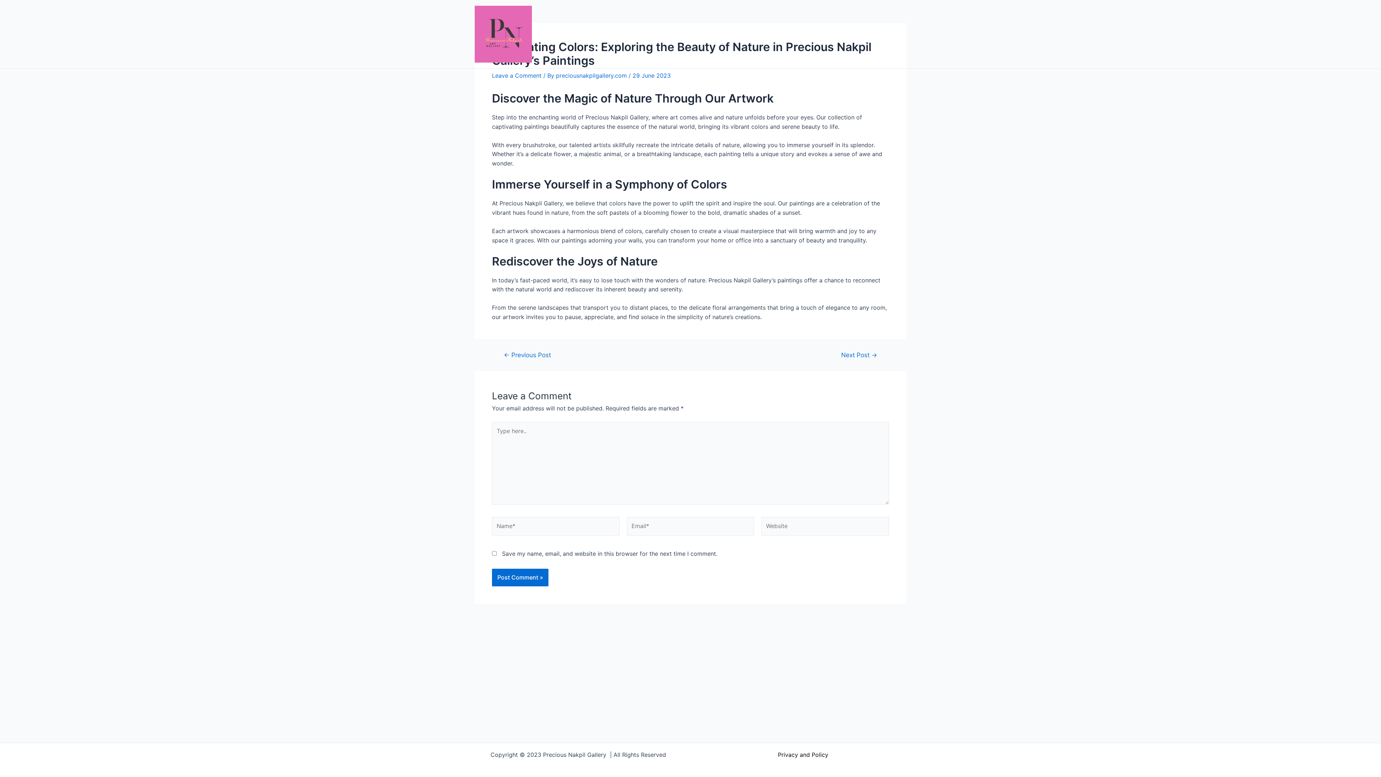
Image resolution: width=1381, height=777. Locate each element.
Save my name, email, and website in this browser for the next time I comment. (609, 553)
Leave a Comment (517, 75)
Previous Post (527, 355)
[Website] (825, 527)
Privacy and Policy (803, 754)
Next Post (859, 355)
